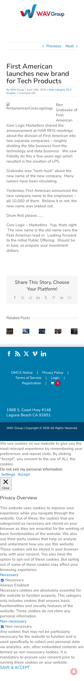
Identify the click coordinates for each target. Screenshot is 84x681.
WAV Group (17, 89)
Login (55, 378)
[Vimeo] (34, 353)
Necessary (14, 580)
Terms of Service (28, 378)
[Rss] (17, 353)
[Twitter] (26, 353)
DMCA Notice (22, 372)
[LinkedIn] (43, 353)
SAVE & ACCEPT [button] (15, 667)
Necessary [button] (9, 574)
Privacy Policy (52, 372)
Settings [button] (8, 474)
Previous (53, 46)
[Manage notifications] (73, 671)
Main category (57, 89)
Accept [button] (24, 474)
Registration (31, 383)
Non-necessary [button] (13, 621)
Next (69, 46)
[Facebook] (9, 353)
